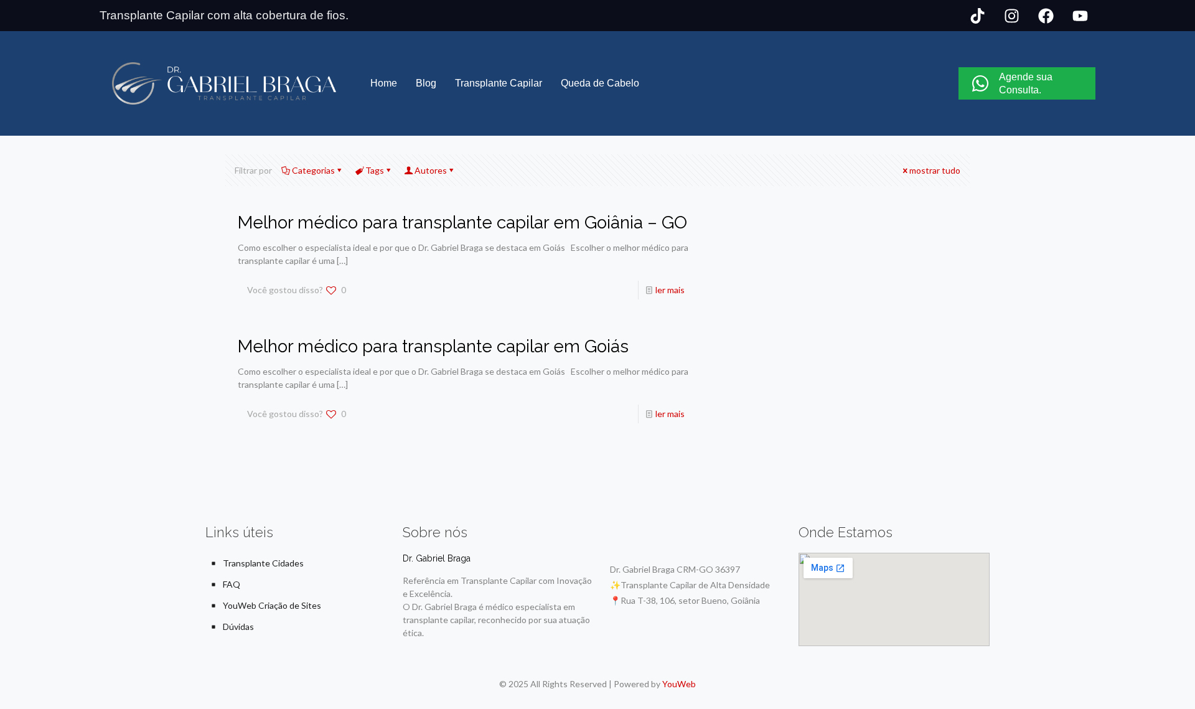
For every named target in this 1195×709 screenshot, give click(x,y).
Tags (374, 170)
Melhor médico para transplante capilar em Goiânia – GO (462, 222)
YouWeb (679, 683)
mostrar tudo (934, 170)
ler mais (670, 289)
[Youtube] (1079, 15)
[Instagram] (1011, 15)
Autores (431, 170)
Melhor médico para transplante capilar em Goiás (433, 346)
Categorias (313, 170)
